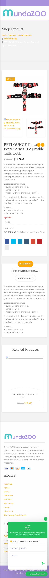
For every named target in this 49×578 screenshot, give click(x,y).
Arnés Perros (10, 38)
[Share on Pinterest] (39, 241)
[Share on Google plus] (33, 241)
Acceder (8, 499)
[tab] (25, 263)
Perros (12, 35)
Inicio (4, 35)
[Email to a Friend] (7, 247)
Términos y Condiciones (15, 515)
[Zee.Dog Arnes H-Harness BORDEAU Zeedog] (24, 374)
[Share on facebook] (7, 241)
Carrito (7, 507)
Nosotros (8, 484)
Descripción (25, 264)
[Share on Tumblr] (26, 241)
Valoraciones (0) (25, 278)
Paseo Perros (25, 35)
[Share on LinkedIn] (20, 241)
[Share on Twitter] (13, 241)
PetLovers (8, 495)
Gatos (6, 491)
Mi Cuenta (8, 503)
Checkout (8, 511)
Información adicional (25, 271)
